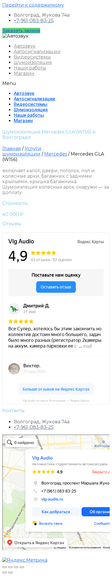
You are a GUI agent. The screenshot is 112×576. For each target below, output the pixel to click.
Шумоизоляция (33, 62)
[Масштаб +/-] (22, 567)
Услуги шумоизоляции (21, 151)
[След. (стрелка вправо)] (10, 572)
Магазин (24, 73)
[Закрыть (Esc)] (4, 567)
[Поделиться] (10, 567)
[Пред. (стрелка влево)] (4, 572)
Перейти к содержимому (33, 5)
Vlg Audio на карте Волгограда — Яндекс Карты (56, 400)
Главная (11, 148)
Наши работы (30, 68)
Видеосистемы (32, 57)
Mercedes (55, 154)
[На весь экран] (16, 567)
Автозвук (25, 46)
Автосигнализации (37, 51)
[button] (21, 30)
